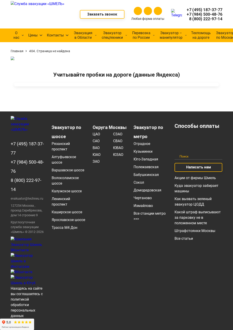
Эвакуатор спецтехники (112, 35)
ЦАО (96, 134)
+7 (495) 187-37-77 (204, 10)
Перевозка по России (141, 35)
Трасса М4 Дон (64, 227)
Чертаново (143, 198)
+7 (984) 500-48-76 (204, 14)
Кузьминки (143, 151)
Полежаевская (146, 167)
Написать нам (198, 167)
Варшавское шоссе (68, 170)
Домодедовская (147, 190)
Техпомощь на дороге (201, 35)
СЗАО (117, 134)
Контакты (55, 35)
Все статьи (184, 238)
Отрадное (142, 144)
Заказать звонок (102, 14)
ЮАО (97, 154)
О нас (16, 35)
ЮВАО (118, 148)
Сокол (139, 182)
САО (96, 141)
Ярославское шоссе (68, 220)
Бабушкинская (146, 175)
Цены (33, 35)
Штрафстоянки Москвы (195, 231)
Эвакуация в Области (83, 35)
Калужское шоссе (67, 191)
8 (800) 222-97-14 (205, 19)
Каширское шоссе (67, 212)
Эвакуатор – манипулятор (171, 35)
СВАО (117, 141)
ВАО (96, 148)
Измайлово (143, 206)
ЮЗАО (118, 154)
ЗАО (96, 161)
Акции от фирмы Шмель (195, 178)
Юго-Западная (146, 159)
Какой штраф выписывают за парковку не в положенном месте (198, 217)
